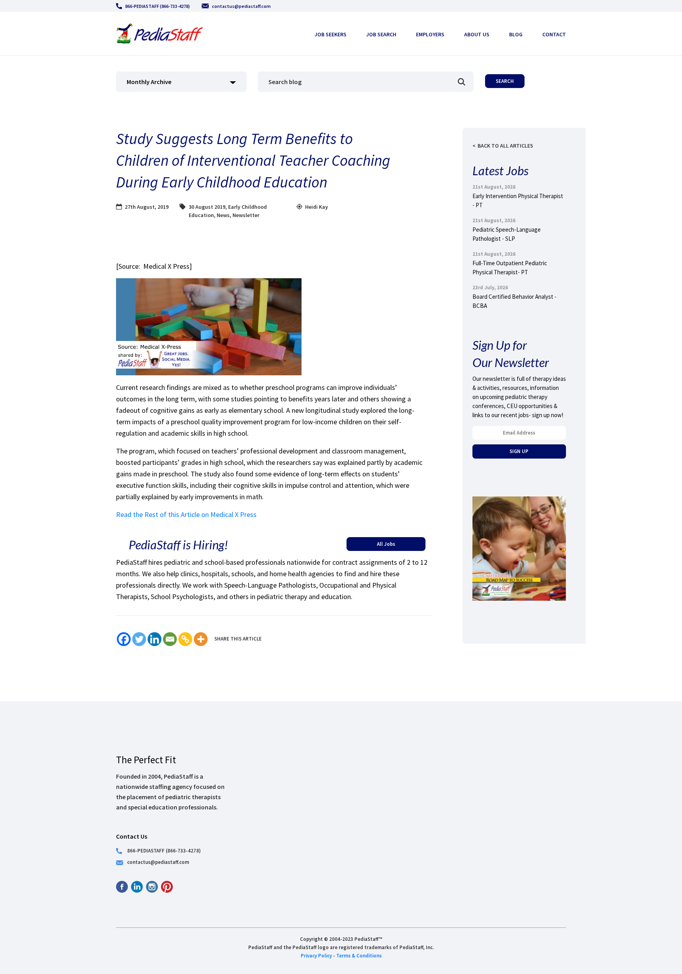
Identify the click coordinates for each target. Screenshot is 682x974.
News (223, 215)
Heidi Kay (316, 206)
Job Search (381, 34)
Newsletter (245, 215)
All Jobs (386, 544)
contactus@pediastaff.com (241, 6)
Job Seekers (331, 34)
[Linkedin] (154, 639)
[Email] (170, 639)
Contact (554, 34)
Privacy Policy (316, 955)
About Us (476, 34)
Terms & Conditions (359, 955)
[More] (201, 639)
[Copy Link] (185, 639)
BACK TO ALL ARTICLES (505, 145)
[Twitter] (139, 639)
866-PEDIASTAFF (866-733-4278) (157, 6)
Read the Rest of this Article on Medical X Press (186, 514)
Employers (430, 34)
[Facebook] (124, 639)
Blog (516, 34)
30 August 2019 (207, 206)
